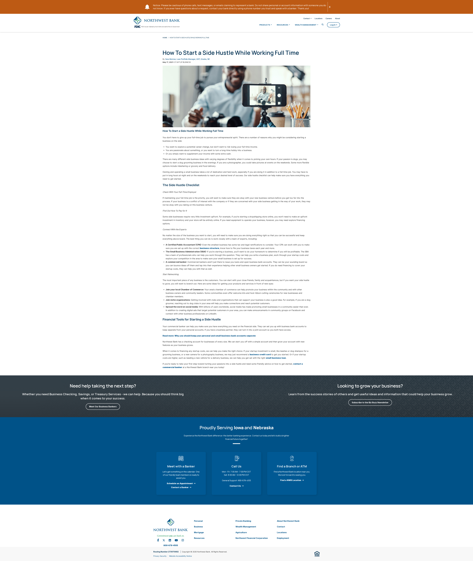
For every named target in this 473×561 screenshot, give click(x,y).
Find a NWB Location (290, 480)
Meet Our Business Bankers (103, 406)
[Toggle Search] (323, 25)
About (337, 18)
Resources (282, 25)
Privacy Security (160, 556)
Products (264, 25)
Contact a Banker (180, 487)
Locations (318, 18)
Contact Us (235, 486)
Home (165, 38)
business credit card (260, 354)
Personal (198, 521)
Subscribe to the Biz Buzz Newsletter (370, 402)
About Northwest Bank (288, 521)
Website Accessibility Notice (180, 556)
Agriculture (241, 532)
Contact (306, 18)
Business (198, 526)
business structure (209, 248)
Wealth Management (305, 25)
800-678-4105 (170, 545)
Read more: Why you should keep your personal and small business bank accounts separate (209, 336)
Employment (283, 538)
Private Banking (243, 521)
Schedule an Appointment (180, 483)
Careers (329, 18)
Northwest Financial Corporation (252, 538)
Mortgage (199, 532)
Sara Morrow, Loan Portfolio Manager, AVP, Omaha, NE (187, 59)
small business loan (276, 358)
